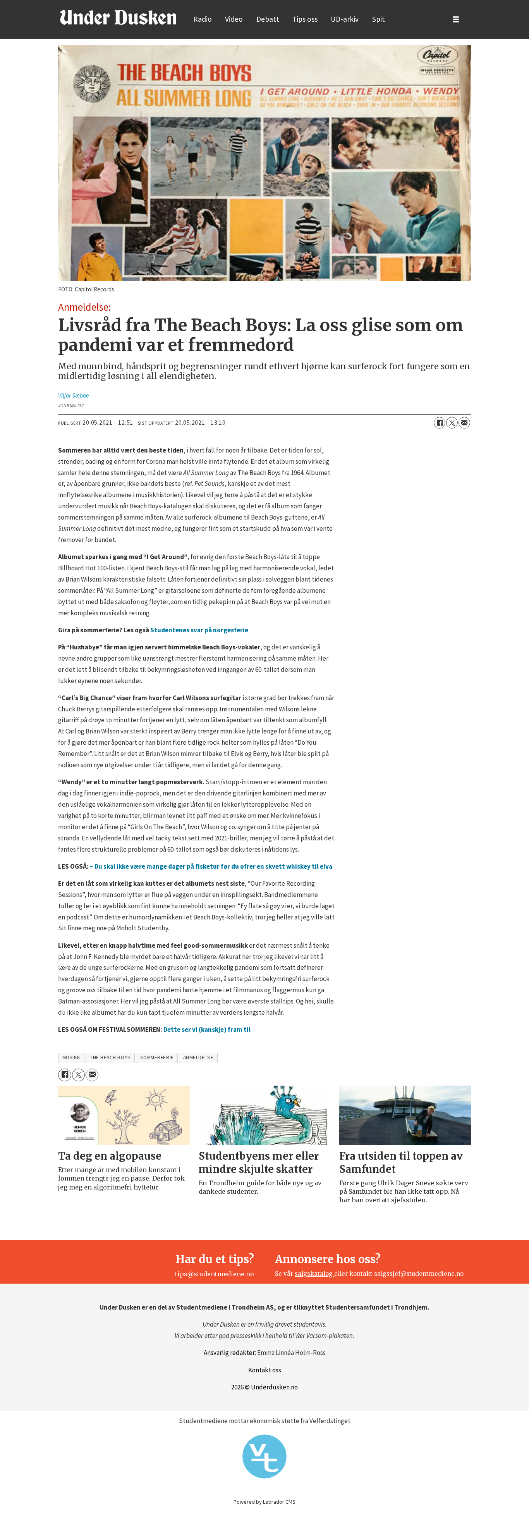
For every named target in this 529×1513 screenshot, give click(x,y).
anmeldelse (198, 1057)
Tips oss (305, 19)
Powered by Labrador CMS (264, 1501)
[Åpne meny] (455, 19)
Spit (378, 19)
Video (234, 19)
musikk (71, 1057)
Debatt (267, 19)
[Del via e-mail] (464, 423)
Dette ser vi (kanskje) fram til (207, 1029)
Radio (202, 19)
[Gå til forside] (118, 17)
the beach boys (110, 1057)
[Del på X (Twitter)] (452, 423)
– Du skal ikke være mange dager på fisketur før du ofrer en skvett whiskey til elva (211, 866)
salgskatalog (314, 1273)
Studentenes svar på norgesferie (199, 630)
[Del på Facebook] (439, 423)
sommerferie (157, 1057)
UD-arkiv (345, 19)
